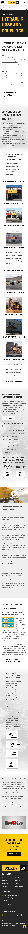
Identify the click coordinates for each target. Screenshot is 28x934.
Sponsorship (19, 887)
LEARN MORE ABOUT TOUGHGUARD (13, 735)
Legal (10, 921)
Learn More (8, 418)
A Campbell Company (8, 925)
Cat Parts (5, 884)
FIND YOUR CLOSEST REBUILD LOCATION (12, 763)
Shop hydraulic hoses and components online (10, 95)
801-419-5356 (8, 474)
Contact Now (14, 854)
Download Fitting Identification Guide (12, 660)
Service (4, 887)
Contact (17, 880)
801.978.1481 (14, 849)
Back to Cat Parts (8, 14)
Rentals (4, 880)
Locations (18, 877)
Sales (4, 877)
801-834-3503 (20, 474)
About (17, 884)
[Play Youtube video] (14, 822)
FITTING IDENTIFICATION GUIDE (13, 745)
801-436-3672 (8, 904)
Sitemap (4, 921)
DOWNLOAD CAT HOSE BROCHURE (12, 753)
